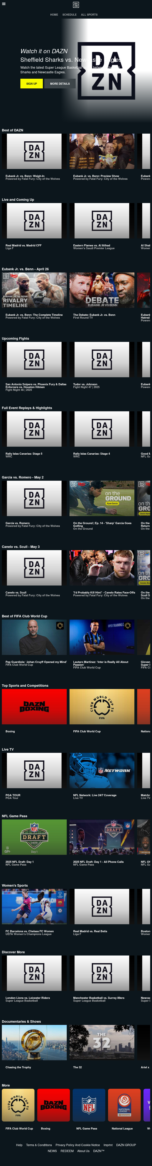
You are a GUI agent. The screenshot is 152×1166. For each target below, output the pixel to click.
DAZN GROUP (126, 1145)
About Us (83, 1151)
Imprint (108, 1145)
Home (54, 14)
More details (60, 83)
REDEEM (67, 1151)
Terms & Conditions (39, 1145)
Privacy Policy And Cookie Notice (78, 1145)
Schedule (69, 14)
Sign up (31, 83)
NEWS (52, 1151)
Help (19, 1145)
